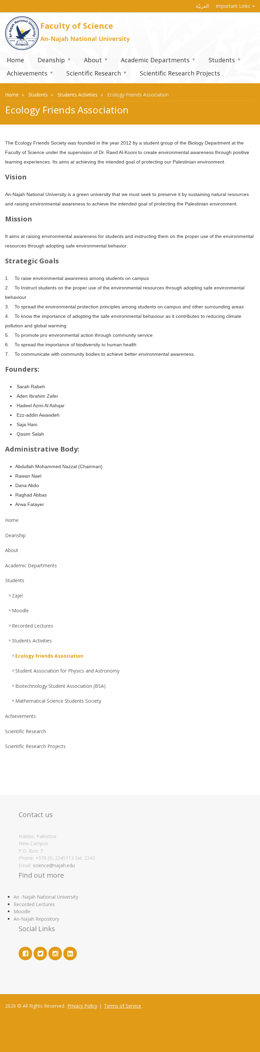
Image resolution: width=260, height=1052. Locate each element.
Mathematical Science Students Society (58, 701)
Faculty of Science (76, 25)
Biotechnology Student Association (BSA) (60, 686)
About (93, 60)
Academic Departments (155, 60)
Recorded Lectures (32, 625)
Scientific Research (93, 73)
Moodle (20, 610)
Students (222, 60)
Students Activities (78, 94)
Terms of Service (122, 1006)
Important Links (234, 6)
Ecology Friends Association (49, 656)
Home (15, 60)
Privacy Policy (82, 1006)
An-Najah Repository (36, 919)
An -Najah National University (46, 897)
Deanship (51, 60)
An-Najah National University (85, 39)
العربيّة (202, 6)
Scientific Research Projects (180, 73)
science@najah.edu (54, 865)
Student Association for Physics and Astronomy (67, 670)
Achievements (27, 73)
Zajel (17, 595)
